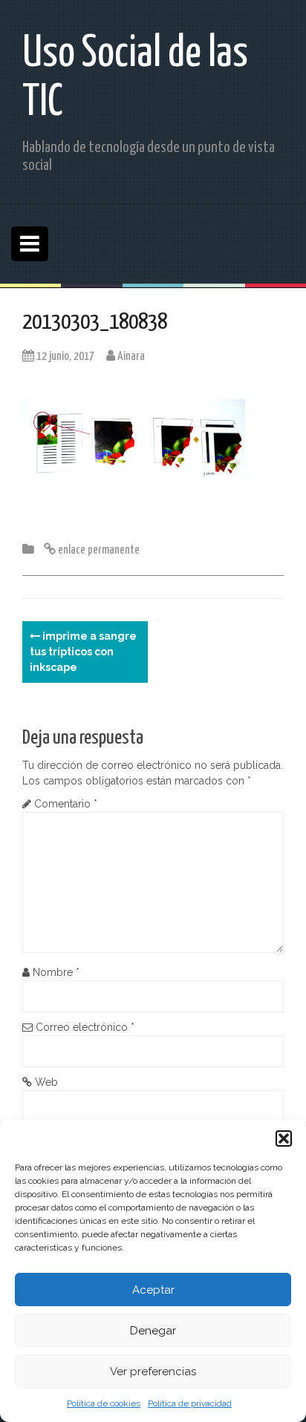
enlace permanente (98, 550)
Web (46, 1082)
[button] (283, 1138)
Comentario (65, 804)
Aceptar (153, 1290)
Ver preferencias (153, 1371)
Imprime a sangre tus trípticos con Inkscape (83, 651)
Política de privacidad (190, 1403)
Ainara (131, 356)
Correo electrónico (85, 1027)
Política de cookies (103, 1403)
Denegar (153, 1330)
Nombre (56, 972)
